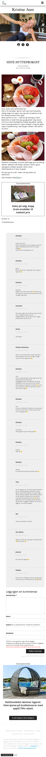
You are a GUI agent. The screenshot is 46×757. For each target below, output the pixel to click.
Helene (18, 570)
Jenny (18, 329)
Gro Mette (19, 532)
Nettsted (9, 633)
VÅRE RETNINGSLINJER (13, 731)
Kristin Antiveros (22, 347)
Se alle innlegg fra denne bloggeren (23, 718)
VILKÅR (38, 731)
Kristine (19, 236)
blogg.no (34, 746)
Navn (8, 616)
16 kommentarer (23, 66)
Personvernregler (28, 656)
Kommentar (11, 595)
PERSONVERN (29, 731)
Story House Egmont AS (27, 748)
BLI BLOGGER (29, 734)
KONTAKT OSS (17, 734)
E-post (23, 625)
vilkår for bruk (36, 656)
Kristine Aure (23, 9)
